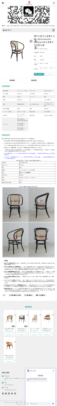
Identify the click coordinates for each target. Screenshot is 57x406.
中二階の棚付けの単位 (15, 295)
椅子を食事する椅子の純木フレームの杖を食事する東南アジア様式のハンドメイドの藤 (9, 329)
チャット (50, 74)
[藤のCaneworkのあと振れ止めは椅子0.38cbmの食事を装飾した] (10, 345)
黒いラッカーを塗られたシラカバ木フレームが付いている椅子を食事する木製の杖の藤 (34, 329)
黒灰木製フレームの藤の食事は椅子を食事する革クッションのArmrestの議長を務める (47, 329)
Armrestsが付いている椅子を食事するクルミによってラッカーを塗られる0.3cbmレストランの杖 (22, 329)
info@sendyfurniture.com (10, 389)
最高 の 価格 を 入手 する (41, 74)
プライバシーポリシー (9, 402)
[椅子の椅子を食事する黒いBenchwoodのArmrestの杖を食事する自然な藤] (17, 50)
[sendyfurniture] (15, 394)
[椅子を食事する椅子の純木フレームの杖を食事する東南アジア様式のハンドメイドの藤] (10, 318)
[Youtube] (9, 394)
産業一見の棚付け (40, 295)
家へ (5, 25)
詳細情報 (12, 80)
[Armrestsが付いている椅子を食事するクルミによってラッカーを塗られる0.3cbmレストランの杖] (22, 318)
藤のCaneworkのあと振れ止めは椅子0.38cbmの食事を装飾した (10, 356)
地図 (17, 402)
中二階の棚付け (28, 295)
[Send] (53, 403)
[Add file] (28, 403)
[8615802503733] (12, 394)
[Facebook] (6, 394)
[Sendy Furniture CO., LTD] (29, 3)
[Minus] (53, 371)
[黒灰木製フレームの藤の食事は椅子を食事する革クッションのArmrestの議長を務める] (47, 318)
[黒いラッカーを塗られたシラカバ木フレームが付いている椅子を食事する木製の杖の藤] (35, 318)
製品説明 (34, 80)
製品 (8, 25)
